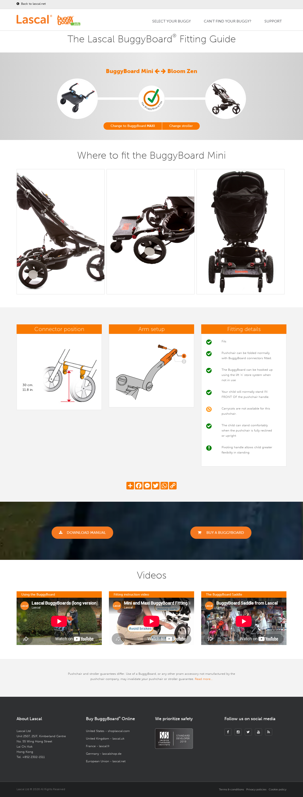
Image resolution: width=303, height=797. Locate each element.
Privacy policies (256, 789)
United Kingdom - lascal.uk (105, 738)
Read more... (204, 679)
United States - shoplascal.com (108, 731)
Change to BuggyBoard (133, 126)
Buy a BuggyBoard (224, 532)
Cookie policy (277, 789)
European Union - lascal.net (105, 761)
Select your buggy (171, 21)
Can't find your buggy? (227, 21)
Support (273, 21)
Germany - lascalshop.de (103, 753)
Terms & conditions (231, 789)
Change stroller (181, 126)
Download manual (86, 532)
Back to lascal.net (33, 3)
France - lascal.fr (98, 746)
